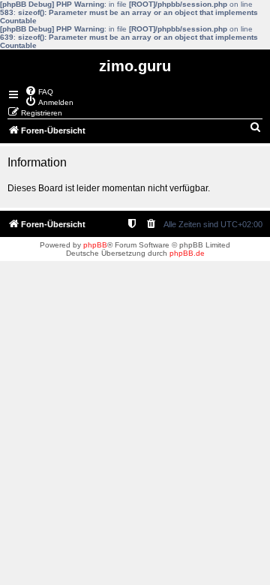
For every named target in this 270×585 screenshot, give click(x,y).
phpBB (95, 245)
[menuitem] (39, 91)
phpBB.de (187, 253)
